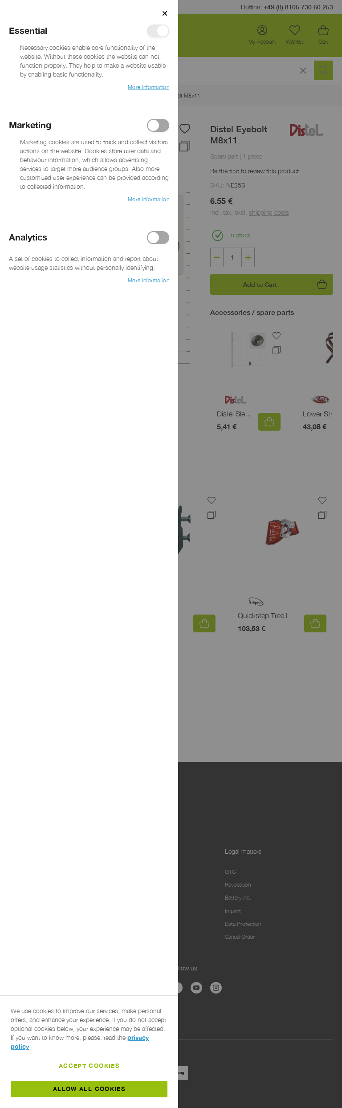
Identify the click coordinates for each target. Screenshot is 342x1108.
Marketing (158, 125)
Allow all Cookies (89, 1088)
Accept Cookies (89, 1065)
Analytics (158, 237)
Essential (158, 30)
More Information (148, 87)
